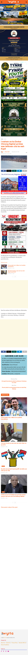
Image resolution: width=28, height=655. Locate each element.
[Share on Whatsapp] (14, 171)
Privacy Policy (14, 642)
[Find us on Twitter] (3, 651)
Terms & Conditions (5, 644)
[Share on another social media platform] (24, 171)
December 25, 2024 (15, 151)
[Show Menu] (1, 2)
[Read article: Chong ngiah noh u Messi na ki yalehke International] (4, 267)
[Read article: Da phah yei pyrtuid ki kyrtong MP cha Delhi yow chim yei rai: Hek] (14, 458)
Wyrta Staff (7, 151)
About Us (3, 642)
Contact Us (8, 642)
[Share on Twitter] (8, 171)
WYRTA (5, 637)
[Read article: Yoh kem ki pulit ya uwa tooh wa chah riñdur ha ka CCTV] (4, 272)
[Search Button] (26, 2)
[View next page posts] (15, 276)
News (5, 139)
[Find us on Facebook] (1, 651)
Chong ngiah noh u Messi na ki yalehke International (16, 266)
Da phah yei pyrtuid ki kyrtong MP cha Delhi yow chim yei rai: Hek (14, 469)
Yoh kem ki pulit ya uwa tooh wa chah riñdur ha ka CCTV (16, 271)
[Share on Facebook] (3, 171)
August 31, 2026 (11, 268)
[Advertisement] (14, 294)
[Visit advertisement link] (14, 32)
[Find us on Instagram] (5, 651)
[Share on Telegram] (19, 171)
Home (2, 139)
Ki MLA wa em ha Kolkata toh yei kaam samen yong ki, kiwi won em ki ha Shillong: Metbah (13, 495)
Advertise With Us (22, 642)
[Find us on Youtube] (8, 651)
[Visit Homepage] (12, 2)
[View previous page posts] (13, 276)
